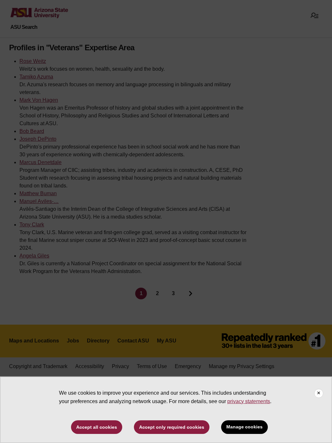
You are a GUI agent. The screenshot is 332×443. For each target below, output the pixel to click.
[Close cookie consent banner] (318, 393)
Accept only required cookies (171, 427)
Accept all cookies (96, 427)
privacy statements (248, 401)
